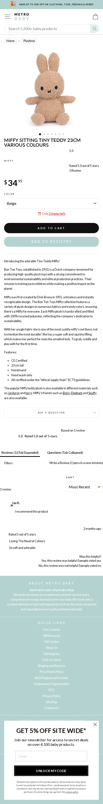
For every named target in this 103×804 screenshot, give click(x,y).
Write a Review (76, 463)
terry (29, 393)
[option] (51, 89)
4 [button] (52, 135)
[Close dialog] (95, 724)
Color (9, 194)
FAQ (51, 690)
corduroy (14, 393)
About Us (51, 647)
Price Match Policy (51, 672)
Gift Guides (51, 642)
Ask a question (51, 412)
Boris (66, 393)
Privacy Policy (51, 696)
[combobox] (47, 29)
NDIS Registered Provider (51, 678)
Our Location (51, 629)
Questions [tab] (65, 452)
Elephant (76, 393)
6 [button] (60, 135)
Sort (70, 477)
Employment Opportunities (51, 684)
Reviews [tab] (20, 452)
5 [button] (56, 135)
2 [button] (44, 135)
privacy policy (71, 792)
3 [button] (48, 135)
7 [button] (64, 135)
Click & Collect (51, 660)
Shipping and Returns (51, 666)
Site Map (51, 702)
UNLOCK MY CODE (51, 771)
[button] (51, 242)
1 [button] (40, 134)
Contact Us (51, 708)
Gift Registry (51, 654)
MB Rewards (51, 636)
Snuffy (92, 393)
